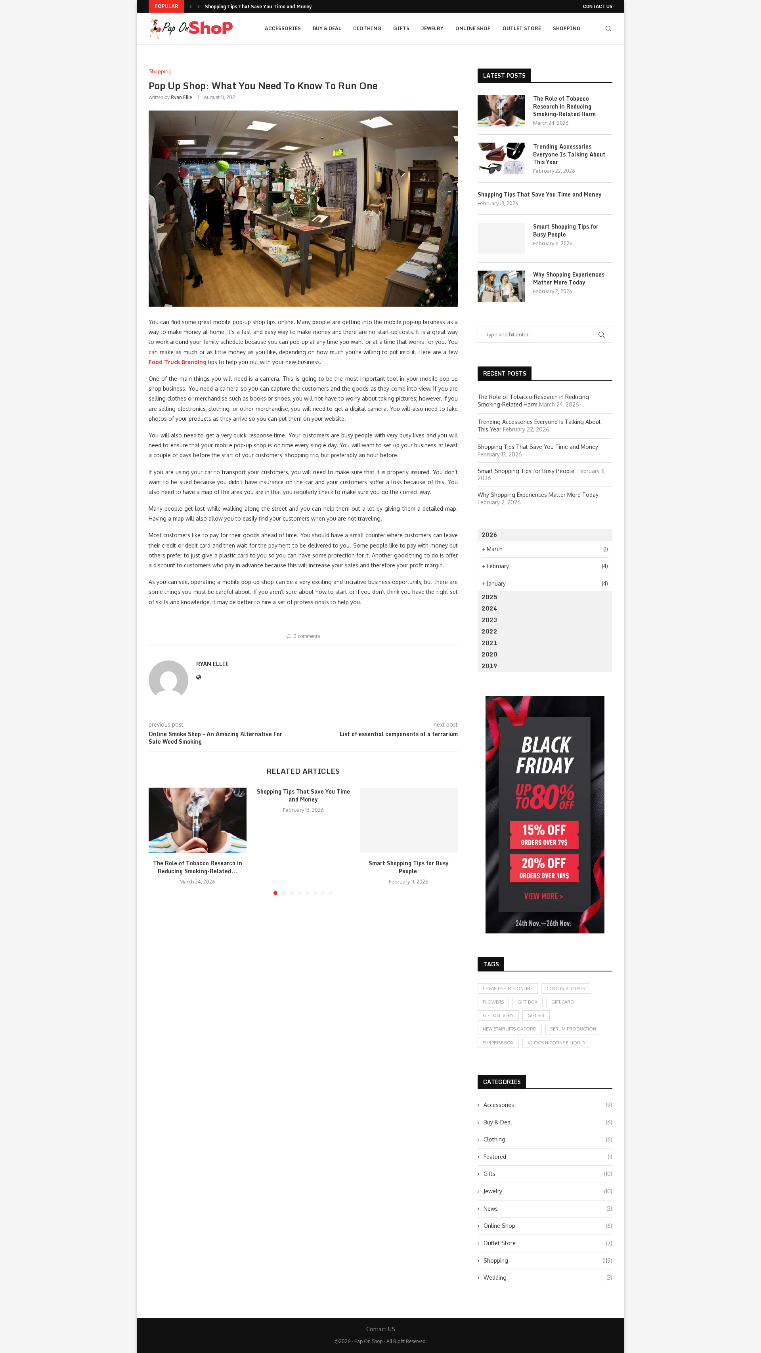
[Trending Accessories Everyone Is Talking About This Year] (501, 158)
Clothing (367, 28)
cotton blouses (566, 988)
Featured (548, 1156)
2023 (489, 619)
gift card (562, 1002)
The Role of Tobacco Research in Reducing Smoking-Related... (197, 867)
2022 (489, 631)
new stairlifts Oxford (510, 1029)
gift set (536, 1015)
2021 (489, 642)
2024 (489, 608)
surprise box (498, 1043)
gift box (527, 1002)
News (548, 1208)
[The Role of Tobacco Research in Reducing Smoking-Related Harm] (198, 820)
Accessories (283, 28)
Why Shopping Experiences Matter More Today (568, 278)
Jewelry (432, 28)
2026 (489, 534)
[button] (190, 6)
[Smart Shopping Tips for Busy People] (409, 820)
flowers (493, 1002)
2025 (489, 596)
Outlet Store (522, 28)
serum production (573, 1029)
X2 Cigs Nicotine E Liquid (556, 1043)
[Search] (608, 28)
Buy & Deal (327, 28)
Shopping (567, 28)
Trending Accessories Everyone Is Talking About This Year (569, 154)
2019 (489, 665)
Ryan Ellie (181, 97)
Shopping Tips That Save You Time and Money (258, 6)
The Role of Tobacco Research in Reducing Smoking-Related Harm (564, 106)
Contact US (597, 6)
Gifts (401, 28)
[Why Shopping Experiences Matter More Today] (501, 286)
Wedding (548, 1277)
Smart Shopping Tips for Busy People (409, 867)
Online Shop (473, 28)
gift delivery (498, 1015)
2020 (489, 654)
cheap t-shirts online (508, 988)
